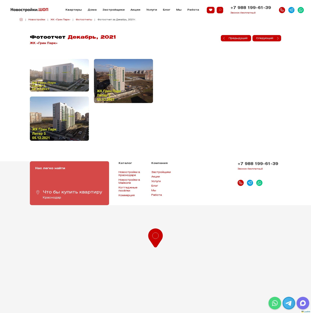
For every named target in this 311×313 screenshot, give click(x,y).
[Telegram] (289, 303)
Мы (179, 10)
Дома (92, 10)
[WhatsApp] (275, 303)
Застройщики (113, 10)
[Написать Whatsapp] (301, 10)
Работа (193, 10)
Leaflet (307, 311)
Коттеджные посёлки (128, 189)
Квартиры (74, 10)
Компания (159, 163)
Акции (135, 10)
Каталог (125, 163)
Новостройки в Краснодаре (129, 174)
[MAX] (303, 303)
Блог (166, 10)
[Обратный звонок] (282, 10)
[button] (155, 237)
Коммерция (127, 195)
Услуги (151, 10)
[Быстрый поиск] (220, 10)
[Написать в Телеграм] (291, 10)
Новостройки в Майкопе (129, 181)
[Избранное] (211, 10)
